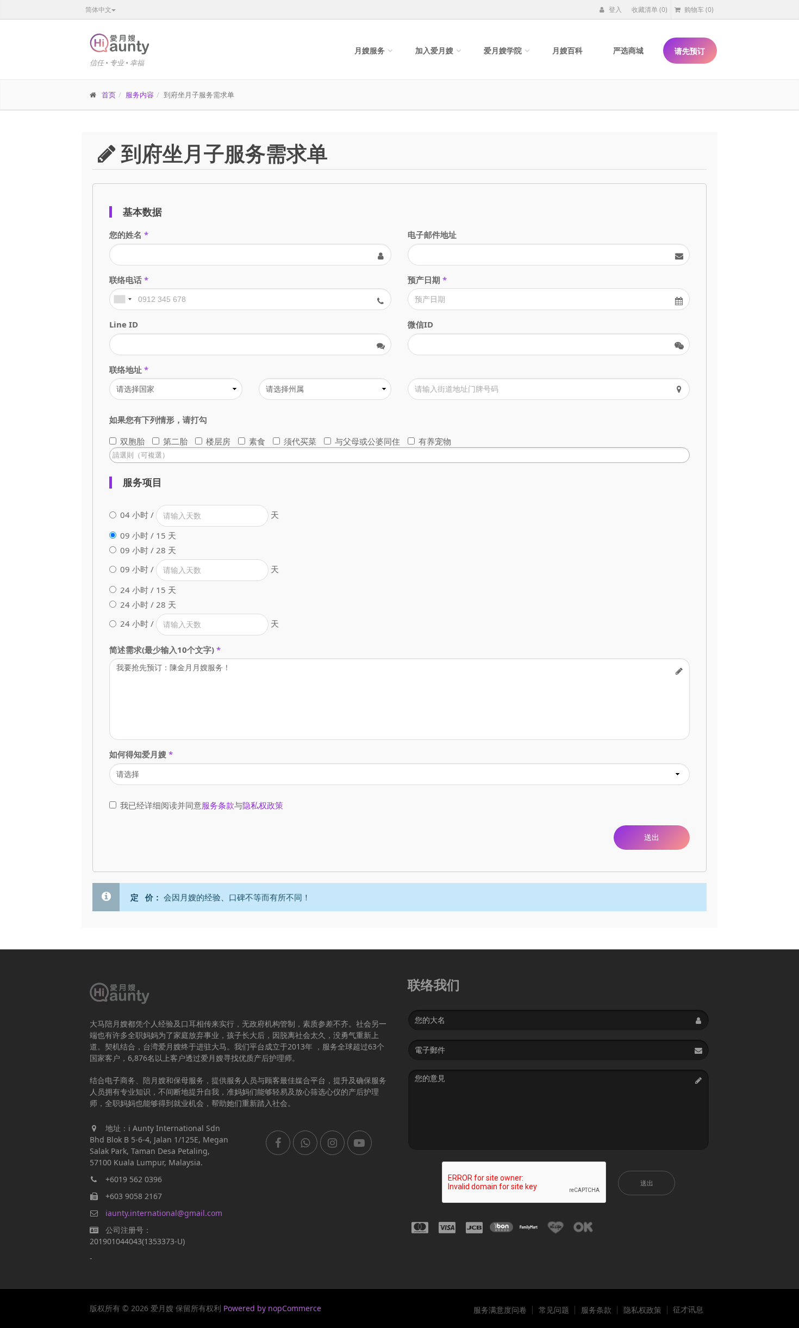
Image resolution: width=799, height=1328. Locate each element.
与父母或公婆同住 (367, 441)
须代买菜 (300, 441)
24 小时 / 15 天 (148, 589)
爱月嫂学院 (503, 50)
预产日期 (424, 279)
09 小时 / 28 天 (148, 550)
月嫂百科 (567, 50)
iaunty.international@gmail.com (163, 1213)
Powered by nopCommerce (272, 1308)
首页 (109, 95)
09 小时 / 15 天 (148, 535)
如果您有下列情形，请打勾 (158, 419)
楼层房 (218, 441)
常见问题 (554, 1310)
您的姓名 (125, 234)
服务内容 (140, 95)
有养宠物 (435, 441)
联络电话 (125, 279)
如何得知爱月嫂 (137, 754)
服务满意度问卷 (500, 1310)
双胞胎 (132, 441)
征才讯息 (688, 1309)
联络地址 (125, 369)
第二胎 (175, 441)
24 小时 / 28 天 (148, 604)
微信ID (420, 324)
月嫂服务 (369, 50)
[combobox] (122, 299)
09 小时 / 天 (199, 569)
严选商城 (628, 50)
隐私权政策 (262, 805)
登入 (614, 9)
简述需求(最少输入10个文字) (161, 649)
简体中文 (98, 9)
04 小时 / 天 (199, 514)
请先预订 (690, 51)
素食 (257, 441)
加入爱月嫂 (434, 50)
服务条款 (218, 805)
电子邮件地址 (432, 234)
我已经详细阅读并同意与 (201, 805)
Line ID (123, 324)
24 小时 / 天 (199, 623)
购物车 (698, 9)
